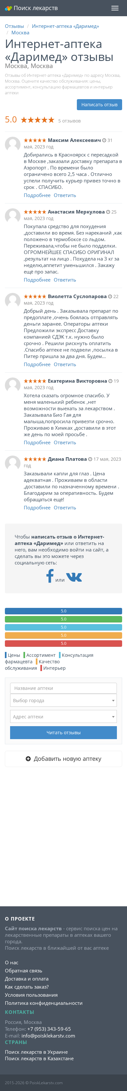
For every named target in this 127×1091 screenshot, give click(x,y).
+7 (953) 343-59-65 (49, 1029)
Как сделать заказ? (27, 986)
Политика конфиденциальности (44, 1003)
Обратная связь (23, 970)
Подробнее (37, 195)
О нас (11, 962)
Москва (20, 32)
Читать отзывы (64, 732)
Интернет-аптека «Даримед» (65, 26)
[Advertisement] (63, 836)
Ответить (65, 195)
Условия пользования (31, 995)
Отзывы (14, 26)
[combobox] (63, 700)
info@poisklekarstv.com (48, 1035)
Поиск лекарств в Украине (36, 1052)
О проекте (20, 918)
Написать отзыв (99, 104)
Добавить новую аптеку (66, 758)
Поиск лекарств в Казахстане (39, 1058)
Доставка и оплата (27, 978)
